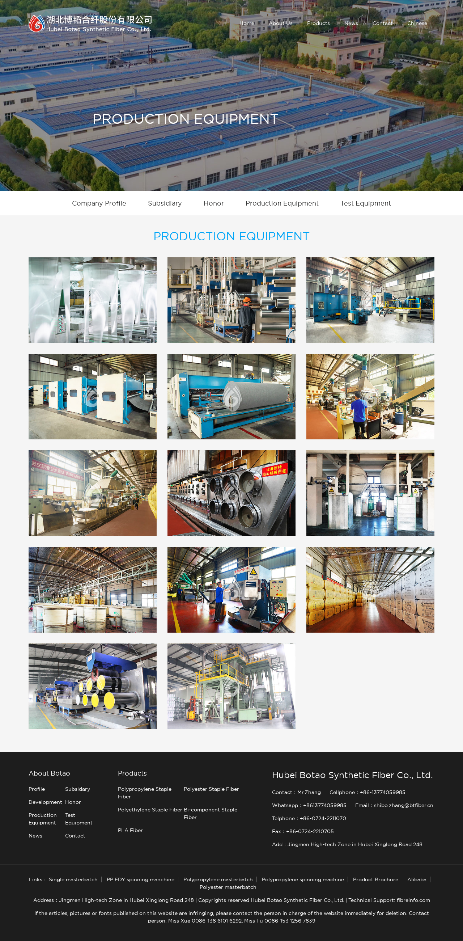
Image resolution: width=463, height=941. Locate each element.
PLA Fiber (130, 830)
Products (318, 23)
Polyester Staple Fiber (211, 789)
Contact (383, 23)
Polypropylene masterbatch (218, 879)
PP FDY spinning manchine (140, 879)
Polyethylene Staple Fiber (150, 810)
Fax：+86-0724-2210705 (303, 831)
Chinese (417, 23)
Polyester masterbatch (228, 887)
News (351, 23)
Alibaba (416, 879)
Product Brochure (375, 879)
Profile (37, 789)
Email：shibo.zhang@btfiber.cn (394, 805)
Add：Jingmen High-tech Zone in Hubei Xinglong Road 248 (347, 844)
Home (246, 23)
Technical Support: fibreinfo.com (389, 900)
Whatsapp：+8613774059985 (309, 805)
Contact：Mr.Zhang (296, 792)
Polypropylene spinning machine (303, 879)
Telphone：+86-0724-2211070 (309, 818)
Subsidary (77, 789)
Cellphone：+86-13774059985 (367, 792)
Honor (73, 802)
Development (45, 802)
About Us (281, 23)
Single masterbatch (73, 879)
